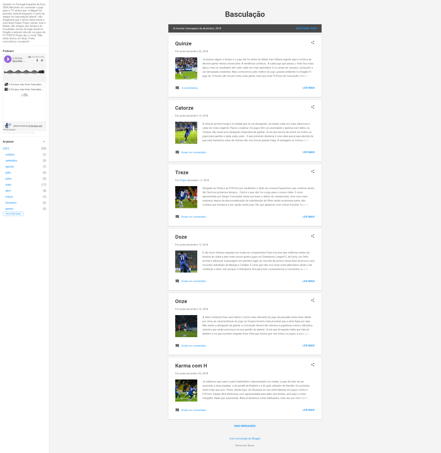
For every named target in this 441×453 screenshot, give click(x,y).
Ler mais (309, 87)
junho (9, 178)
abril (8, 190)
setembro (11, 160)
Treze (181, 172)
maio (8, 184)
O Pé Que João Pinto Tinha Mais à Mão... (19, 133)
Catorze (184, 108)
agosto (10, 166)
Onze (181, 301)
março (9, 196)
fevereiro (11, 202)
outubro (10, 154)
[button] (313, 42)
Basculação (245, 14)
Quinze (183, 43)
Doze (181, 237)
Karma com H (191, 366)
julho (8, 172)
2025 (6, 148)
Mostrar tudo (306, 28)
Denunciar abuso (244, 445)
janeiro (9, 208)
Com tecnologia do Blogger (244, 438)
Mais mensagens (245, 426)
